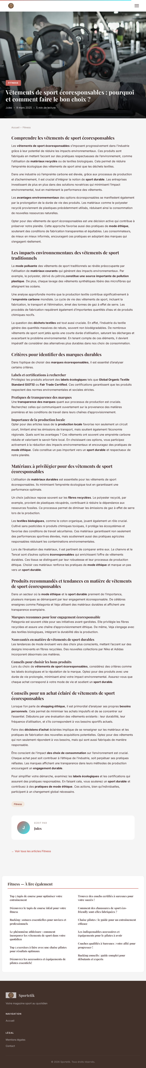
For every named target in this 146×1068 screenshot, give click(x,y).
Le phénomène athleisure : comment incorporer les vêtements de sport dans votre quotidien (38, 935)
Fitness (13, 82)
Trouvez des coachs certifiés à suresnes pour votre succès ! (105, 898)
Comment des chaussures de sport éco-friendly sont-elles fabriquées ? (102, 910)
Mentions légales (15, 1039)
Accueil (15, 127)
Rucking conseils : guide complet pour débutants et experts (101, 957)
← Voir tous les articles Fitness (31, 851)
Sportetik (27, 995)
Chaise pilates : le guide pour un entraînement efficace (107, 921)
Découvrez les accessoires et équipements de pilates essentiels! (38, 961)
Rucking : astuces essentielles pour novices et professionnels (38, 921)
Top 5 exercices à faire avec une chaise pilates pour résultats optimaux (38, 949)
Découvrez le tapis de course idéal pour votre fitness (38, 910)
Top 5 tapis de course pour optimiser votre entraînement (36, 898)
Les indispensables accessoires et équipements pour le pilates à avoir (100, 933)
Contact (10, 1045)
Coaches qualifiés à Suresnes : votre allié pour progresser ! (106, 945)
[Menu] (136, 6)
